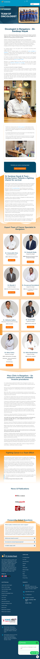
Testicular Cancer (5, 591)
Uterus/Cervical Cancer (6, 601)
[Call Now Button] (37, 656)
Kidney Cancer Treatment (6, 611)
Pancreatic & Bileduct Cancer (7, 603)
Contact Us (25, 575)
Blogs (24, 573)
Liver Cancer (4, 597)
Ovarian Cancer (4, 605)
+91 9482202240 (28, 594)
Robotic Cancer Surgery (6, 587)
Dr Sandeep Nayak (26, 557)
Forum (24, 571)
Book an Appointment (20, 168)
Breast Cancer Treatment (6, 609)
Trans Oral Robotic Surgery (6, 589)
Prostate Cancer (4, 595)
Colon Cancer (4, 599)
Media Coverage (25, 569)
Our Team (24, 559)
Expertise (24, 563)
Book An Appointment (1, 329)
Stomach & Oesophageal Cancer (7, 593)
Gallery (24, 565)
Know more (11, 260)
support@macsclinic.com (29, 591)
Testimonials (25, 567)
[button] (37, 643)
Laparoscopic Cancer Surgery (7, 585)
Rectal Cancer (4, 607)
